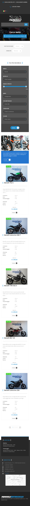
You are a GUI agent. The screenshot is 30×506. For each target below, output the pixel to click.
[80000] (26, 86)
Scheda (13, 212)
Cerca (13, 128)
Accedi (5, 159)
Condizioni (6, 108)
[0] (4, 86)
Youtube (7, 473)
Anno (4, 93)
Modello (5, 76)
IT (5, 11)
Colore (5, 116)
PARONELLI (13, 496)
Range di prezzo (7, 84)
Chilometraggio (7, 101)
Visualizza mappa (15, 479)
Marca (4, 68)
